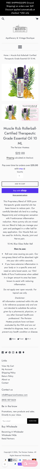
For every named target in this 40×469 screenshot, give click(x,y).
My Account (7, 369)
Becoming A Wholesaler (13, 431)
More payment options (20, 195)
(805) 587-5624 (9, 399)
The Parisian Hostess (26, 452)
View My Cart (8, 365)
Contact (5, 382)
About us (6, 379)
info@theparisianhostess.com (15, 394)
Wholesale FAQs (9, 435)
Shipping (10, 157)
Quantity (20, 172)
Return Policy (7, 376)
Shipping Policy (8, 372)
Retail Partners (8, 438)
